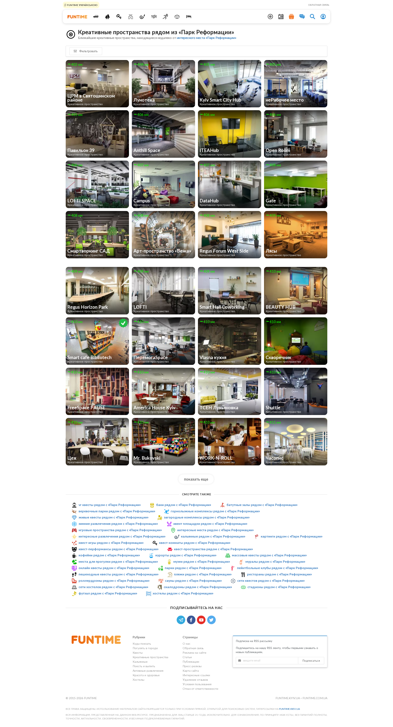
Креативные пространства (150, 657)
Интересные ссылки (196, 675)
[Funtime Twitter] (212, 619)
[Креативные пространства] (130, 16)
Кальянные (140, 661)
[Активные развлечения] (165, 16)
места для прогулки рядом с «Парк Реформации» (118, 561)
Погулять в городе (145, 648)
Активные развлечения (148, 670)
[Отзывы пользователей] (302, 16)
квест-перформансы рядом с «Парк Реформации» (118, 549)
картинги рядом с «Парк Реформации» (291, 536)
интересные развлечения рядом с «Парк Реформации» (122, 536)
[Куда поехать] (96, 16)
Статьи (187, 657)
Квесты (138, 652)
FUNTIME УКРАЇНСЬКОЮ (81, 4)
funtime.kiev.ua (289, 708)
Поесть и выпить (144, 666)
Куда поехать (142, 643)
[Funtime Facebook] (192, 619)
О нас (186, 643)
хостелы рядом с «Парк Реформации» (183, 593)
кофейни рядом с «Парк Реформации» (109, 555)
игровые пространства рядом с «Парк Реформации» (120, 530)
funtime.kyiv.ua (288, 698)
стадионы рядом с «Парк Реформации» (279, 587)
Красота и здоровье (146, 675)
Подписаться (311, 660)
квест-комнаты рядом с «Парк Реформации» (194, 542)
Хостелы (138, 679)
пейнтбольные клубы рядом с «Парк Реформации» (277, 568)
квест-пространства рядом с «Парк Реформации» (213, 549)
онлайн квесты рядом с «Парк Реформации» (114, 568)
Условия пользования (197, 684)
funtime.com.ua (315, 698)
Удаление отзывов (195, 679)
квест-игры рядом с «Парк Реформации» (111, 542)
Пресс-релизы (192, 666)
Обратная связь (318, 4)
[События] (281, 16)
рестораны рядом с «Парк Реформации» (279, 574)
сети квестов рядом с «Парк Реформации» (271, 580)
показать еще (196, 479)
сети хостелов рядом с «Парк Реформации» (113, 587)
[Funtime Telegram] (182, 619)
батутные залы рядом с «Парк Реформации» (262, 505)
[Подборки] (291, 16)
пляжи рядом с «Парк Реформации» (203, 574)
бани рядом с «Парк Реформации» (183, 505)
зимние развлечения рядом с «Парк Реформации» (118, 523)
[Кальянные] (142, 16)
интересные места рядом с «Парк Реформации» (215, 530)
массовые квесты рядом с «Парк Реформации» (269, 555)
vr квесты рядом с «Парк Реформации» (110, 505)
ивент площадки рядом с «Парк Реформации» (210, 523)
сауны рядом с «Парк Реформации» (193, 580)
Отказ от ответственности (200, 688)
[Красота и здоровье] (177, 16)
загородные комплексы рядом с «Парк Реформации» (207, 517)
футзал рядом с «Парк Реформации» (108, 593)
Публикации (191, 661)
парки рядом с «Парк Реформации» (193, 568)
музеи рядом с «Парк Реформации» (201, 561)
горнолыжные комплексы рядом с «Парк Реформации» (215, 511)
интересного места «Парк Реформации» (206, 38)
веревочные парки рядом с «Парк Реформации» (117, 511)
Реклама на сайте (194, 652)
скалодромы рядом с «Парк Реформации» (198, 587)
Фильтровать (88, 51)
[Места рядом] (270, 16)
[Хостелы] (189, 16)
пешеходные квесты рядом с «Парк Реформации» (118, 574)
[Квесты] (119, 16)
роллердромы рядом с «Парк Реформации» (114, 580)
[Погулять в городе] (107, 16)
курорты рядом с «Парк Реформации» (185, 555)
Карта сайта (191, 670)
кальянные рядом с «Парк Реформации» (213, 536)
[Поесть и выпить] (154, 16)
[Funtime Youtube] (202, 619)
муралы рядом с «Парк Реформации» (275, 561)
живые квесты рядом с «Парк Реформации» (113, 517)
